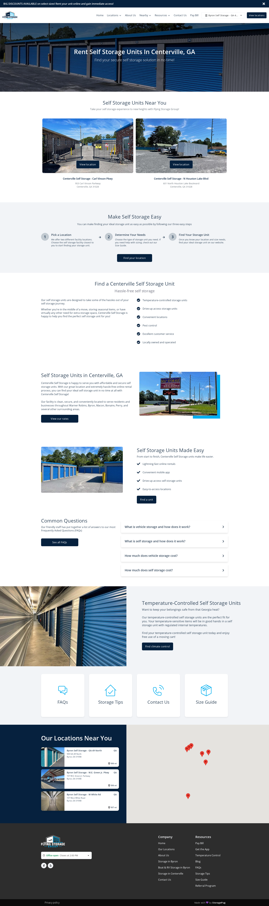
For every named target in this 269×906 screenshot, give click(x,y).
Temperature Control (207, 855)
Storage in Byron (168, 861)
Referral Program (205, 885)
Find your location (134, 258)
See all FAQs (59, 542)
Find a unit (146, 499)
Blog (198, 861)
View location (88, 164)
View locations (256, 15)
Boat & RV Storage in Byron (174, 867)
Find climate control (157, 646)
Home (161, 843)
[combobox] (66, 855)
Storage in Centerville (170, 873)
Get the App (202, 849)
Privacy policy (52, 902)
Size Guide (201, 879)
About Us (163, 855)
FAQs (198, 867)
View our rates (60, 418)
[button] (174, 527)
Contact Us (164, 879)
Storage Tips (202, 873)
